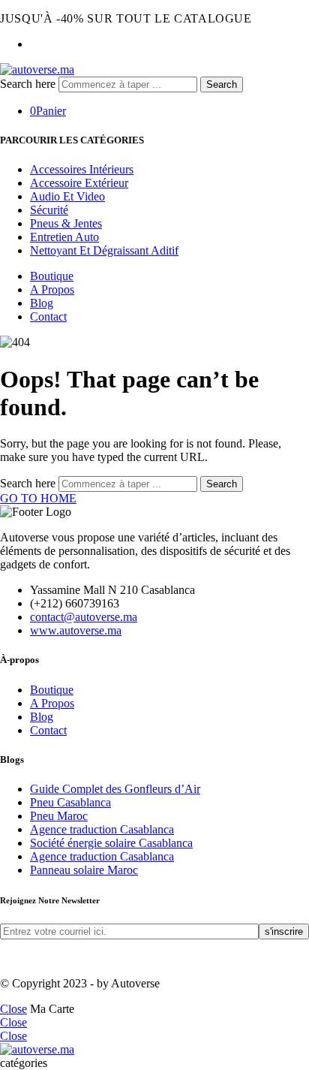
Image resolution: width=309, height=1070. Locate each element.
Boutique (52, 276)
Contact (48, 316)
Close (13, 1008)
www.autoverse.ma (76, 630)
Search (221, 84)
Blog (41, 303)
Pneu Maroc (59, 815)
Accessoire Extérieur (79, 182)
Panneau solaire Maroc (84, 870)
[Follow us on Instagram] (22, 957)
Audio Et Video (67, 196)
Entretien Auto (64, 237)
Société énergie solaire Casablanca (111, 842)
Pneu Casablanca (70, 802)
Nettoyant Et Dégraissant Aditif (104, 250)
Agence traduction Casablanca (102, 829)
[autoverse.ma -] (37, 69)
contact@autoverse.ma (83, 616)
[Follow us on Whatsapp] (31, 957)
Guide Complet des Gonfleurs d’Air (115, 788)
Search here (29, 83)
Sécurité (49, 209)
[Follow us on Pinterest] (13, 957)
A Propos (52, 289)
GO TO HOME (38, 498)
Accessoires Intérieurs (82, 169)
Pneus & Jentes (66, 223)
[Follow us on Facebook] (4, 957)
